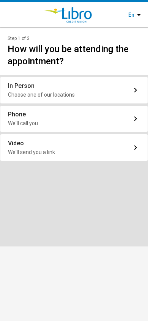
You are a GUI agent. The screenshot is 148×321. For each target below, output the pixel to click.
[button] (74, 90)
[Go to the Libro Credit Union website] (61, 14)
